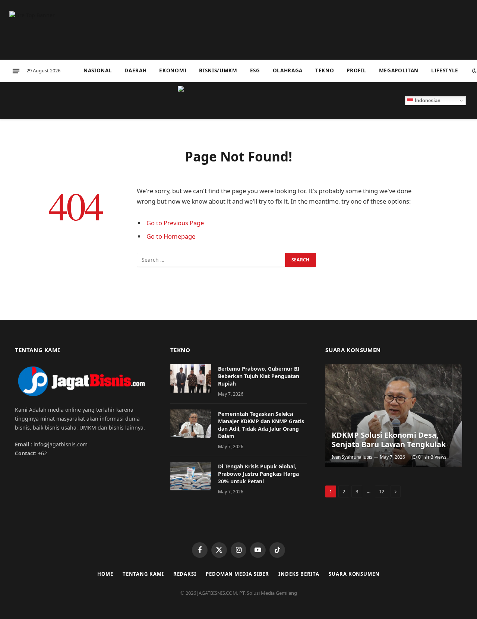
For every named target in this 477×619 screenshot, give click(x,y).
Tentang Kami (143, 574)
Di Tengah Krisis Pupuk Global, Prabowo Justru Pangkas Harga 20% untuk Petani (258, 474)
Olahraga (288, 70)
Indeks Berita (298, 574)
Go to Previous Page (175, 223)
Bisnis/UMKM (218, 70)
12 (381, 491)
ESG (255, 70)
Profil (356, 70)
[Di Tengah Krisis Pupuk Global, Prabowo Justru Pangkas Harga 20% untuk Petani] (190, 476)
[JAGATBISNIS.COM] (238, 100)
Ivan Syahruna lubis (352, 457)
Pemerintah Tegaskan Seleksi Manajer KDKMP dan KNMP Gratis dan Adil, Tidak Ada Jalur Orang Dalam (261, 425)
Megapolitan (398, 70)
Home (105, 574)
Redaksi (184, 574)
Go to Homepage (170, 236)
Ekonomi (172, 70)
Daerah (135, 70)
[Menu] (16, 71)
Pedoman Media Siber (237, 574)
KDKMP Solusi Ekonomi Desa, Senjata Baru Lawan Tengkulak (389, 439)
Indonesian (426, 100)
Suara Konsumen (354, 574)
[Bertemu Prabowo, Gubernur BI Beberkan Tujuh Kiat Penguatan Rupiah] (190, 378)
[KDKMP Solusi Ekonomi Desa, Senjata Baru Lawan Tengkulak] (393, 415)
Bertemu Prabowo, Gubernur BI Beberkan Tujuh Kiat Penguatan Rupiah (258, 376)
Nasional (97, 70)
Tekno (324, 70)
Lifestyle (444, 70)
